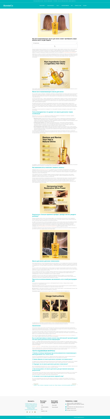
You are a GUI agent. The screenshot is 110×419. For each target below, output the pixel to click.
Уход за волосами (50, 5)
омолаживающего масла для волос (44, 169)
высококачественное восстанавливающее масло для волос (61, 335)
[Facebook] (27, 412)
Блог (72, 5)
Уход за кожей (41, 5)
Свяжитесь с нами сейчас (36, 346)
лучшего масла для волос (40, 115)
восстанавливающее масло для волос (69, 52)
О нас (57, 5)
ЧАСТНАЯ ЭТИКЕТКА (65, 5)
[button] (76, 43)
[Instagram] (32, 412)
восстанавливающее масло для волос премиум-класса (48, 226)
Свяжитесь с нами (78, 5)
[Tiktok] (29, 412)
